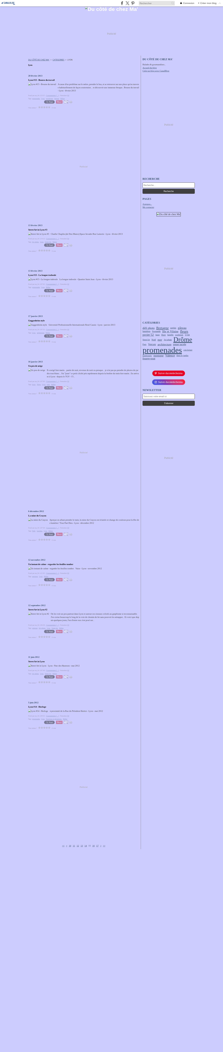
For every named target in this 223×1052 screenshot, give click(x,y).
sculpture (179, 335)
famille (170, 335)
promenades (162, 350)
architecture (164, 344)
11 (74, 846)
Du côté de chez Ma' (38, 59)
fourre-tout (149, 358)
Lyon (187, 335)
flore (163, 335)
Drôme (182, 339)
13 (82, 846)
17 (97, 846)
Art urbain (168, 340)
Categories (58, 59)
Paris (144, 344)
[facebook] (122, 3)
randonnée (147, 356)
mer (160, 339)
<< (63, 846)
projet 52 (148, 334)
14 (86, 846)
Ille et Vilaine (170, 331)
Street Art (146, 340)
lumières (146, 331)
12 (78, 846)
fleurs (184, 331)
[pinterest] (133, 3)
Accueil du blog (150, 68)
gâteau (182, 328)
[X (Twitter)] (127, 3)
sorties (173, 328)
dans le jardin (182, 356)
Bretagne (162, 328)
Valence (170, 355)
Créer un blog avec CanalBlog (156, 71)
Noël (153, 340)
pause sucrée (179, 344)
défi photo (149, 328)
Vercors (152, 344)
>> (104, 846)
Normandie (156, 331)
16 (93, 846)
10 (70, 846)
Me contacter (148, 207)
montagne (158, 355)
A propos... (147, 204)
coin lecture (187, 350)
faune (157, 335)
